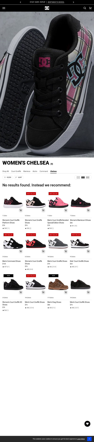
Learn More (81, 439)
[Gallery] (13, 202)
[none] (13, 213)
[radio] (6, 213)
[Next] (73, 2)
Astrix (35, 171)
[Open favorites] (87, 424)
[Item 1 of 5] (13, 202)
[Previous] (20, 2)
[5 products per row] (87, 177)
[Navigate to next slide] (44, 213)
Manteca (26, 171)
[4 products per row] (83, 177)
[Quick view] (21, 210)
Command (44, 171)
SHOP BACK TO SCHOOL (56, 2)
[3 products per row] (78, 177)
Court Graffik (16, 171)
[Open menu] (3, 8)
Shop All (5, 171)
